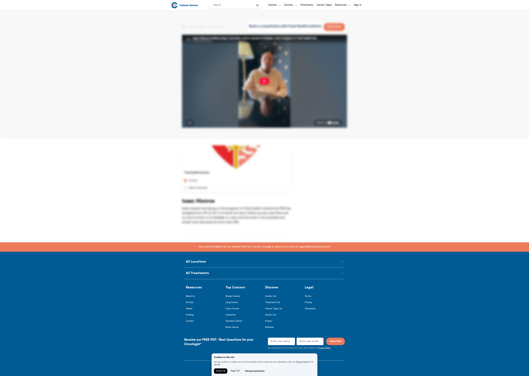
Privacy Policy (302, 362)
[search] (257, 5)
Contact (190, 321)
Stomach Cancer (234, 321)
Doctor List (270, 315)
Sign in (357, 5)
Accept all (220, 371)
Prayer (268, 321)
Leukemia (230, 315)
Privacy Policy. (324, 348)
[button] (264, 262)
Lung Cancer (232, 302)
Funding (190, 315)
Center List (270, 296)
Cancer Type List (273, 309)
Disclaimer (310, 309)
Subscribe (335, 341)
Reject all (235, 371)
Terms (308, 296)
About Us (190, 296)
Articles (190, 302)
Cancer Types (324, 5)
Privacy (308, 302)
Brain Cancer (232, 327)
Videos (189, 309)
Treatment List (272, 302)
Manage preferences (255, 371)
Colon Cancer (232, 309)
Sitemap (269, 327)
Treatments (306, 5)
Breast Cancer (233, 296)
